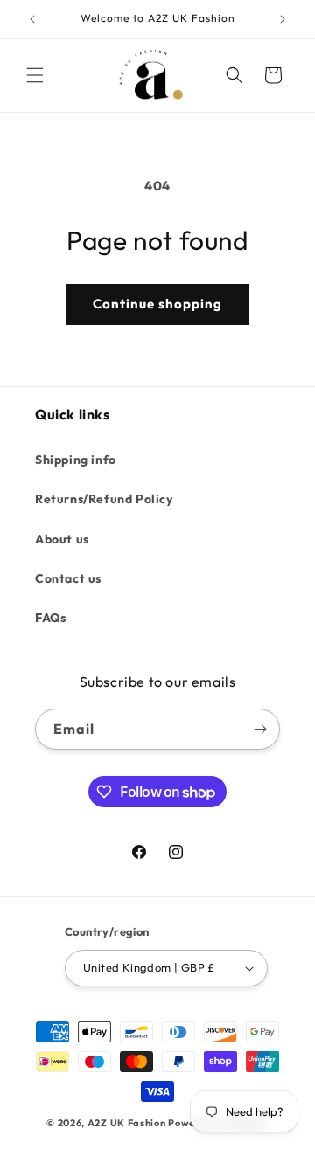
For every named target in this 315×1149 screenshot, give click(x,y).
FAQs (50, 618)
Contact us (68, 578)
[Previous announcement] (32, 19)
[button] (35, 75)
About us (62, 539)
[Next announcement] (282, 19)
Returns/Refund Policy (104, 499)
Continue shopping (157, 303)
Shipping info (75, 459)
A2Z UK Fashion (127, 1123)
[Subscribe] (260, 729)
